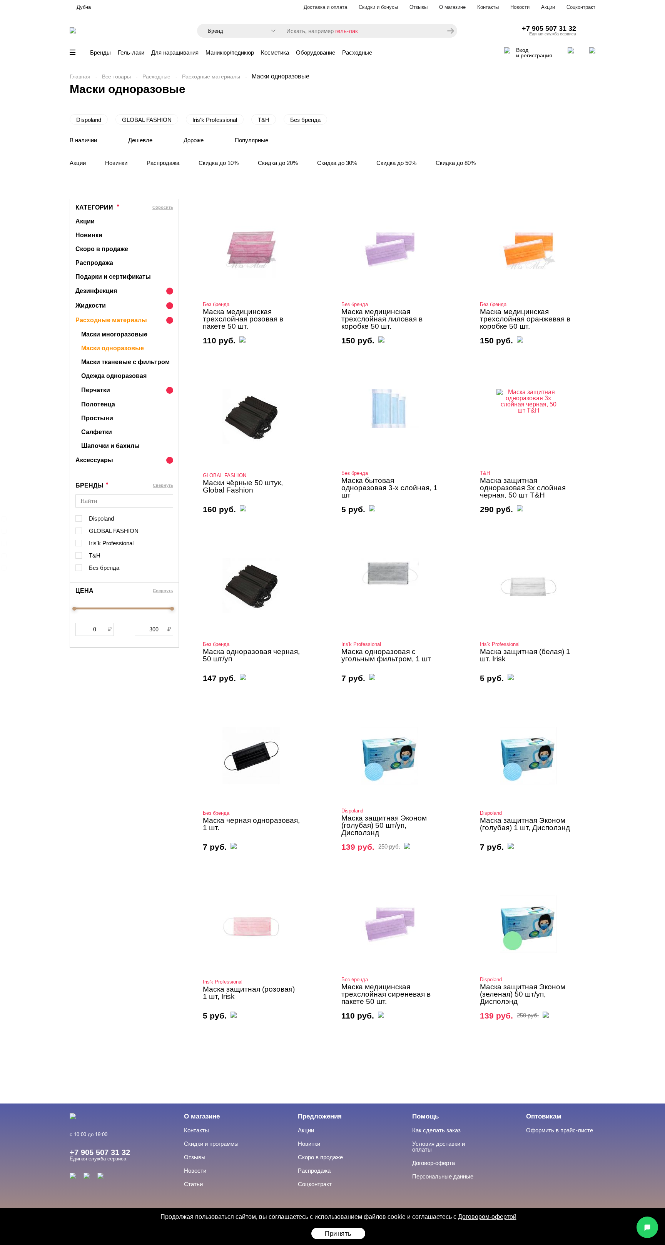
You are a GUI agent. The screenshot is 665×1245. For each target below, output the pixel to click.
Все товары (116, 76)
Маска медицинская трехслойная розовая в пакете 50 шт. (243, 319)
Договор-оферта (433, 1163)
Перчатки (95, 390)
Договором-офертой (487, 1216)
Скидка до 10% (219, 163)
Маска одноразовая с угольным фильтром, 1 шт (386, 655)
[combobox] (238, 31)
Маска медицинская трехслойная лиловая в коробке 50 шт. (382, 319)
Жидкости (90, 305)
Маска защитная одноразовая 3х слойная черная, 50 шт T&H (523, 487)
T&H (263, 120)
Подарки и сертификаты (113, 276)
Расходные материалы (211, 76)
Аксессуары (94, 460)
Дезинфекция (96, 291)
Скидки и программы (211, 1144)
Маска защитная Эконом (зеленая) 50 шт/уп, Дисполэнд (522, 994)
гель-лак (346, 31)
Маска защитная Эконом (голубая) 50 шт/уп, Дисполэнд (384, 825)
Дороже (194, 140)
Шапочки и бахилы (110, 446)
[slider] (74, 609)
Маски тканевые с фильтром (125, 362)
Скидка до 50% (396, 163)
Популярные (251, 140)
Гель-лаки (131, 52)
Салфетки (96, 432)
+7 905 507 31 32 (549, 28)
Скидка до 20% (278, 163)
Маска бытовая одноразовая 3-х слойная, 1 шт (389, 487)
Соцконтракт (580, 7)
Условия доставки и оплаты (438, 1146)
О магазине (452, 7)
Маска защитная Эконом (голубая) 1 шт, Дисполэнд (525, 824)
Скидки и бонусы (378, 7)
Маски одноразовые (112, 348)
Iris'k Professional (214, 120)
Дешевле (140, 140)
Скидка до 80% (456, 163)
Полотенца (98, 404)
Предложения (320, 1116)
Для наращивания (175, 52)
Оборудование (315, 52)
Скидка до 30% (337, 163)
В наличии (83, 140)
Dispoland (88, 120)
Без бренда (305, 120)
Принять (338, 1233)
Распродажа (163, 163)
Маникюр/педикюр (230, 52)
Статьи (193, 1184)
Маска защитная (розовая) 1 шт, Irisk (249, 992)
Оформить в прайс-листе (559, 1130)
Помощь (425, 1116)
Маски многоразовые (114, 334)
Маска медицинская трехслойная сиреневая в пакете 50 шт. (386, 994)
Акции (548, 7)
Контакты (488, 7)
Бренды (100, 52)
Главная (80, 76)
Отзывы (418, 7)
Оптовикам (543, 1116)
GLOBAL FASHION (147, 120)
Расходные (357, 52)
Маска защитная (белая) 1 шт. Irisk (525, 655)
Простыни (97, 418)
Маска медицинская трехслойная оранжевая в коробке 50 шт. (525, 319)
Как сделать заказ (436, 1130)
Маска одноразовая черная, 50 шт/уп (251, 655)
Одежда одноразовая (114, 376)
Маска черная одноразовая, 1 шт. (251, 824)
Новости (520, 7)
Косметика (275, 52)
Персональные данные (442, 1176)
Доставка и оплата (325, 7)
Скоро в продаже (101, 249)
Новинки (116, 163)
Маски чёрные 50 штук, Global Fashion (243, 486)
